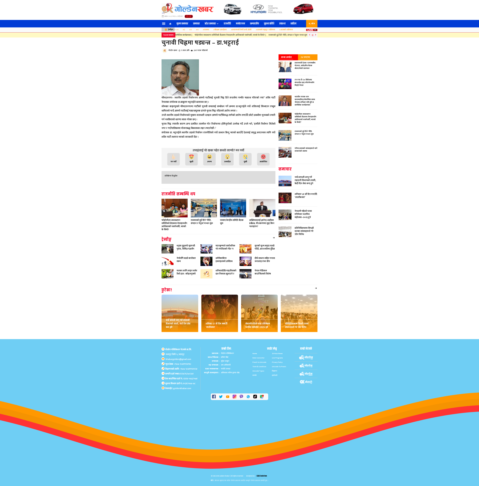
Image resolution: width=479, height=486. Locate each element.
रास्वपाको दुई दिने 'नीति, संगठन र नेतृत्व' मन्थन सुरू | (280, 35)
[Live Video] (311, 29)
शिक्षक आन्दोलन (221, 29)
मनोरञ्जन (240, 24)
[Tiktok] (255, 396)
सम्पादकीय (254, 24)
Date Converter (258, 357)
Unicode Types (258, 371)
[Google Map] (262, 396)
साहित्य (293, 24)
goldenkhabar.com (182, 388)
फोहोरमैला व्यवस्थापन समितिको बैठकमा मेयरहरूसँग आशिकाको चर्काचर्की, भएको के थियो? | (222, 35)
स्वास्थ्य (282, 24)
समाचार (196, 24)
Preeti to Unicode (259, 362)
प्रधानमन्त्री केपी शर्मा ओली (241, 29)
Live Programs (277, 357)
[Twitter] (221, 397)
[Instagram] (234, 396)
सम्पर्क (254, 375)
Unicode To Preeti (279, 366)
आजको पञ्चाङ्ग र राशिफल (266, 29)
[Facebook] (214, 396)
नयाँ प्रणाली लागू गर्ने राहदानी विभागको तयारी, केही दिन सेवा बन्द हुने (178, 323)
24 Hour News (277, 353)
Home (254, 353)
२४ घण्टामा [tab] (305, 57)
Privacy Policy (277, 362)
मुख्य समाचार (182, 24)
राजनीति (227, 24)
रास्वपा (206, 29)
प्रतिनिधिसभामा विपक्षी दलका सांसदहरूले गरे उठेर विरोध (297, 325)
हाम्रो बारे (274, 375)
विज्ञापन (274, 371)
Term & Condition (259, 366)
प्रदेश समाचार (210, 24)
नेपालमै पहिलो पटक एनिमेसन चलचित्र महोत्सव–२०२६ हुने (257, 325)
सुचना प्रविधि (269, 24)
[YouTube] (228, 397)
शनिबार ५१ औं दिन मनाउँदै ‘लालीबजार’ (217, 325)
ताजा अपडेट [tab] (286, 57)
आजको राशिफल (287, 29)
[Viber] (241, 396)
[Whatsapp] (248, 397)
